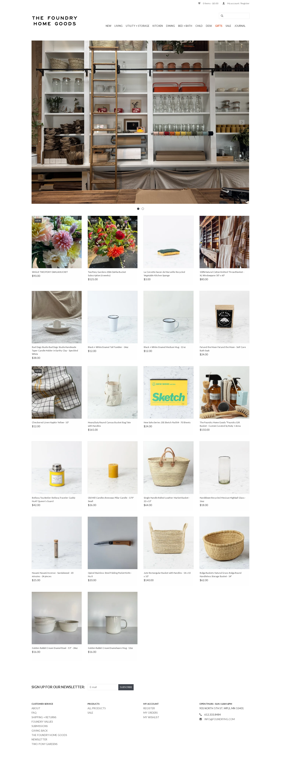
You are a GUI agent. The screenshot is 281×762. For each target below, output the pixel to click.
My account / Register (238, 3)
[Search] (221, 16)
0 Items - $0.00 (210, 3)
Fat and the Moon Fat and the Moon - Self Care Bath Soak (223, 349)
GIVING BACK (40, 730)
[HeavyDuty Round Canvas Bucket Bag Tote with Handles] (113, 392)
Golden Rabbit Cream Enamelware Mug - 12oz (110, 648)
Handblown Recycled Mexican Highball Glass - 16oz (223, 499)
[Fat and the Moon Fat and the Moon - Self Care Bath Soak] (224, 317)
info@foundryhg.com (219, 719)
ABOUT (36, 708)
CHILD (199, 25)
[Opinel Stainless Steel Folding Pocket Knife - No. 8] (113, 543)
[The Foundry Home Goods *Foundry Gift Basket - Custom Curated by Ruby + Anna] (224, 392)
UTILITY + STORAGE (137, 25)
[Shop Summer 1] (140, 122)
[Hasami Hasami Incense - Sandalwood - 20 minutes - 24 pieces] (57, 543)
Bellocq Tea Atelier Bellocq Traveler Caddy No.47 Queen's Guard (53, 499)
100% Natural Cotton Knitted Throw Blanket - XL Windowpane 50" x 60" (222, 274)
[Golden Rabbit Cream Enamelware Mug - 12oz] (113, 618)
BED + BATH (185, 25)
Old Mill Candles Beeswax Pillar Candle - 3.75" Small (111, 499)
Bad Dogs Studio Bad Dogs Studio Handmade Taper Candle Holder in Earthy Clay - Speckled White (55, 350)
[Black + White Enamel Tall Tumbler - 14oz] (113, 317)
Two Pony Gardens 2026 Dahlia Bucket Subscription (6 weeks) (107, 274)
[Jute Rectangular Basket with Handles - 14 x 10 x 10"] (168, 543)
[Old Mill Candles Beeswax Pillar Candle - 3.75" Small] (113, 467)
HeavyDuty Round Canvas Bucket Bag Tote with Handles (109, 424)
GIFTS (218, 25)
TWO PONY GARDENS (45, 744)
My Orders (150, 712)
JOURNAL (239, 25)
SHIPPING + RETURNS (44, 717)
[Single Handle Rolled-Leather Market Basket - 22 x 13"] (168, 467)
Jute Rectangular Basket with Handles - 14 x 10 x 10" (167, 575)
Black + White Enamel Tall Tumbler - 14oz (108, 347)
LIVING (119, 25)
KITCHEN (158, 25)
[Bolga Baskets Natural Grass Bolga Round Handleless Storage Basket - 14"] (224, 543)
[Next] (241, 122)
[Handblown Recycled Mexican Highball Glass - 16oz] (224, 467)
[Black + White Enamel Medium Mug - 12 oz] (168, 317)
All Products (97, 708)
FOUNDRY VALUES (42, 721)
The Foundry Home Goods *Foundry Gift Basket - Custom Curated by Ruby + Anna (220, 424)
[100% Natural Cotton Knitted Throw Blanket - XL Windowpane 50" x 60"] (224, 242)
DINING (170, 25)
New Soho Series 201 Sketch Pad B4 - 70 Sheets (167, 422)
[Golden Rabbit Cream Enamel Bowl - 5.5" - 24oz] (57, 618)
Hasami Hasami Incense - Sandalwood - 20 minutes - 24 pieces (52, 575)
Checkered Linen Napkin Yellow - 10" (50, 422)
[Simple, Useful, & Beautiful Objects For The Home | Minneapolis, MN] (55, 20)
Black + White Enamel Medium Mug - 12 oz (165, 347)
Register (149, 708)
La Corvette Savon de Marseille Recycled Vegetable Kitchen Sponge (164, 274)
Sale (90, 712)
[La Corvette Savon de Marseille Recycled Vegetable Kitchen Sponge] (168, 242)
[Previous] (39, 122)
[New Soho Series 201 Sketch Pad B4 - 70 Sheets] (168, 392)
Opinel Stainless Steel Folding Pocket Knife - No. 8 (110, 575)
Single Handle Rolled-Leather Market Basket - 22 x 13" (167, 499)
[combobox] (234, 16)
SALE (228, 25)
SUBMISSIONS (40, 726)
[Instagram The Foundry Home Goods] (246, 687)
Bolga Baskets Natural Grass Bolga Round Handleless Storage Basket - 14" (221, 575)
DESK (209, 25)
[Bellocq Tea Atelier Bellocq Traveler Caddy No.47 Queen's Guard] (57, 467)
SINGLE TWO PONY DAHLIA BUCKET (50, 272)
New (108, 25)
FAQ (34, 712)
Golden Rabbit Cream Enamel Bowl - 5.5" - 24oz (55, 648)
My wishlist (151, 717)
